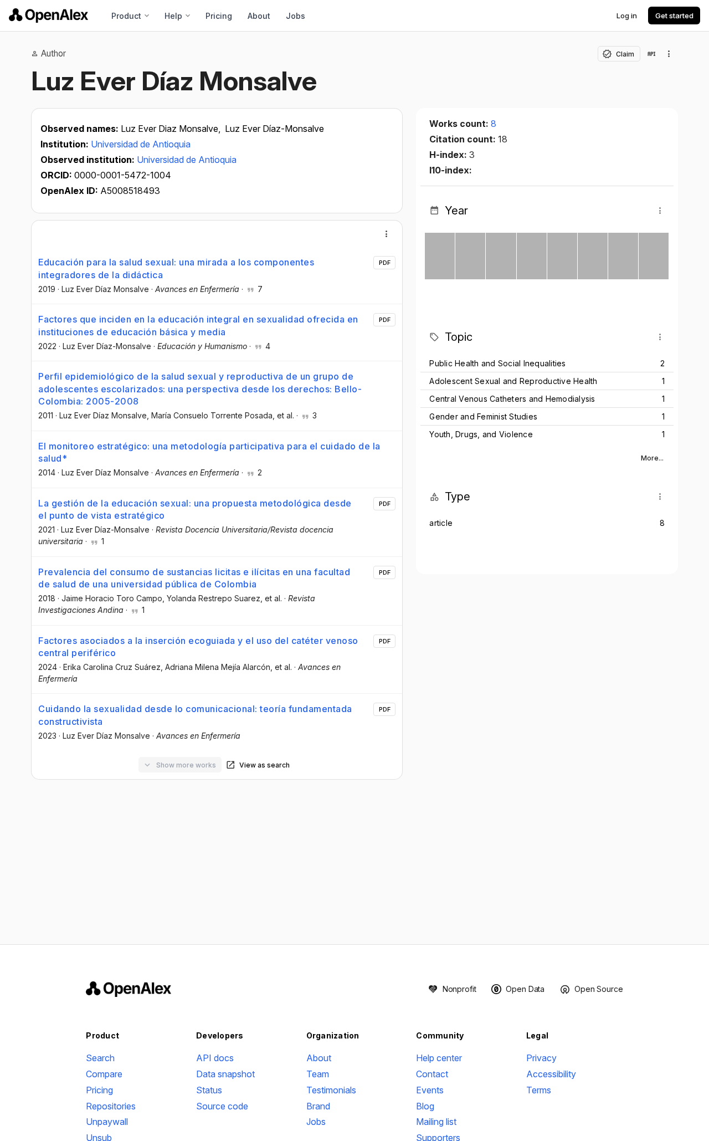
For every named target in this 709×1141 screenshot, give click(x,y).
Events (430, 1090)
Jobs (295, 16)
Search (100, 1057)
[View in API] (651, 54)
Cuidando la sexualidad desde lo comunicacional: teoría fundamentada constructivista (195, 714)
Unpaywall (107, 1121)
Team (317, 1073)
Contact (432, 1073)
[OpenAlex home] (48, 15)
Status (209, 1090)
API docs (215, 1057)
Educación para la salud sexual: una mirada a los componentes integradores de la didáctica (176, 268)
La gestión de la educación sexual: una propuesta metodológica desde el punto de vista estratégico (195, 509)
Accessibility (551, 1073)
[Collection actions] (669, 54)
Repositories (111, 1106)
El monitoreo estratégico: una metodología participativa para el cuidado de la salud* (209, 452)
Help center (439, 1057)
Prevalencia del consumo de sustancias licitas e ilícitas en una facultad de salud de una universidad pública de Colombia (194, 578)
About (259, 16)
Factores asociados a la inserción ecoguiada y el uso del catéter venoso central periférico (198, 646)
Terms (538, 1090)
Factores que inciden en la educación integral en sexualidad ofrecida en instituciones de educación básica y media (198, 325)
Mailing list (436, 1121)
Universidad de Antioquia (141, 144)
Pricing (218, 16)
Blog (425, 1106)
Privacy (541, 1057)
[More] (386, 234)
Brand (318, 1106)
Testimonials (331, 1090)
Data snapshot (225, 1073)
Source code (222, 1106)
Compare (104, 1073)
